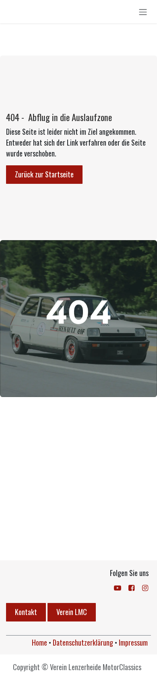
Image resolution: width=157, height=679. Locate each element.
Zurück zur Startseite (44, 174)
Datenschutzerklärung (83, 642)
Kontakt (26, 612)
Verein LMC (71, 612)
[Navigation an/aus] (143, 11)
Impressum (133, 642)
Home (39, 642)
